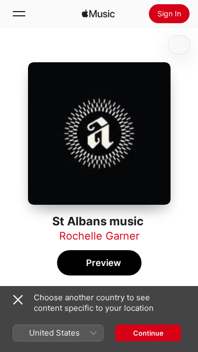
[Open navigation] (19, 13)
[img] (98, 13)
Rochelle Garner (99, 236)
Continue (148, 333)
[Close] (18, 300)
